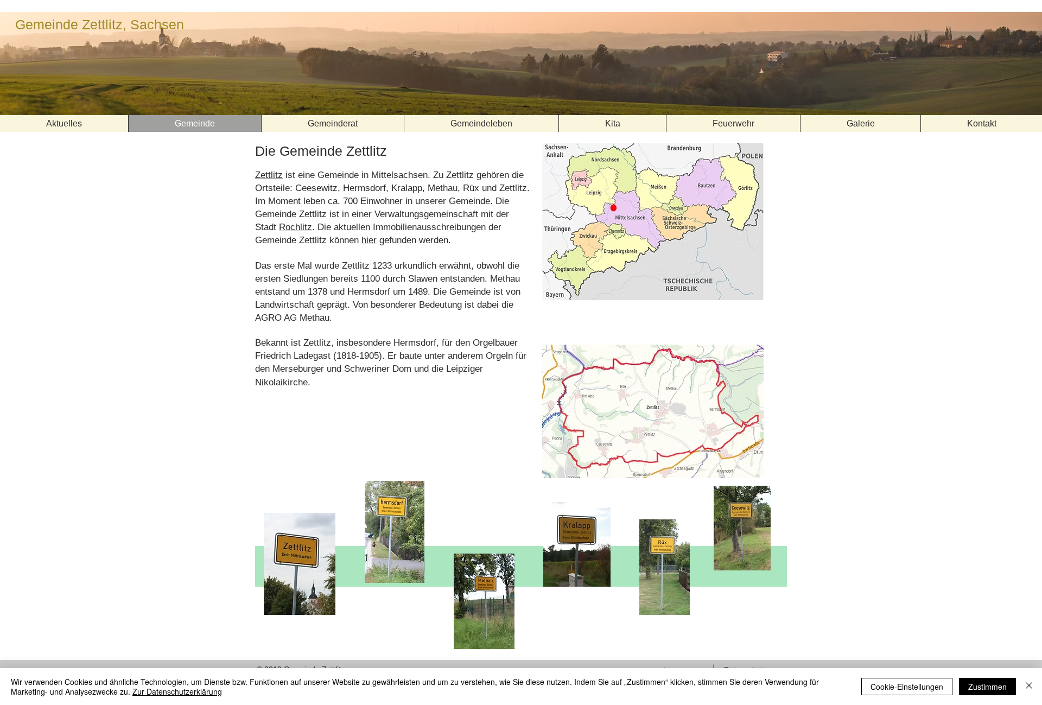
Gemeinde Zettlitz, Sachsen (99, 24)
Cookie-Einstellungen (907, 686)
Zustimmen (987, 686)
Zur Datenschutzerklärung (177, 691)
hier (369, 240)
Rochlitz (295, 227)
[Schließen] (1028, 686)
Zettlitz (269, 175)
